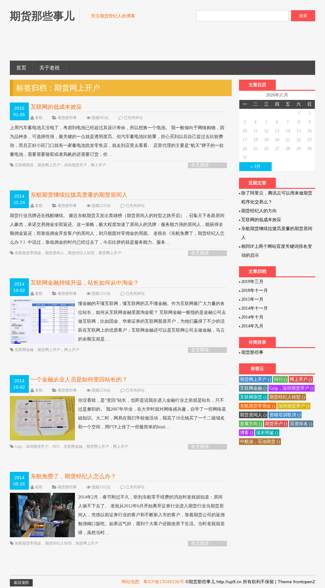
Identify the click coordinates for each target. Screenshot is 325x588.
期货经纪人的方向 (259, 210)
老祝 (39, 118)
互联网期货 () (253, 397)
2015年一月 (252, 299)
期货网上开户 (48, 165)
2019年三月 (252, 281)
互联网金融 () (253, 388)
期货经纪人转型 (81, 253)
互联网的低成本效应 (56, 107)
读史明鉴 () (267, 432)
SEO (56, 446)
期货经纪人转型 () (287, 397)
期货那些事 (67, 118)
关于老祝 (49, 67)
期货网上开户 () (255, 379)
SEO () (280, 379)
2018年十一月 (254, 290)
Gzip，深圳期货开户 (32, 446)
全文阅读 (200, 165)
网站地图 (130, 581)
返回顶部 (21, 582)
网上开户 (98, 165)
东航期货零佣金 (28, 253)
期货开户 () (276, 423)
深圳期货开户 (75, 165)
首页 (21, 67)
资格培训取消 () (285, 415)
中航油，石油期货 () (260, 441)
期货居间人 (54, 253)
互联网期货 (24, 165)
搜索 (303, 15)
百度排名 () (301, 423)
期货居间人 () (253, 415)
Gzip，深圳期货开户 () (291, 388)
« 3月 (255, 166)
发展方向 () (251, 423)
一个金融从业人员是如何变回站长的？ (79, 379)
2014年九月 (252, 326)
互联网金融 (24, 349)
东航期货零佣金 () (257, 406)
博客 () (246, 432)
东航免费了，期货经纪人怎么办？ (73, 476)
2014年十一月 (254, 308)
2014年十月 (252, 317)
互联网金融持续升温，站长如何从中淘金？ (84, 283)
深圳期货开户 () (293, 406)
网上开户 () (301, 379)
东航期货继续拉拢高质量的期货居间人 (79, 195)
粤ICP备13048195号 (163, 581)
